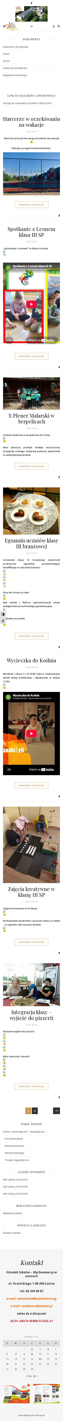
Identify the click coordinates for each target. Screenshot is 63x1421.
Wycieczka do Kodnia (31, 660)
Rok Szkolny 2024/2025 (15, 1193)
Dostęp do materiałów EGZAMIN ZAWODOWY (27, 103)
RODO (6, 60)
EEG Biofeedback (14, 1138)
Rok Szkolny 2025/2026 (15, 1186)
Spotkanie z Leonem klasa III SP (32, 231)
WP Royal (40, 1415)
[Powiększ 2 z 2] (55, 1388)
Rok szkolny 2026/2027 (15, 1179)
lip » (35, 1375)
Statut (6, 53)
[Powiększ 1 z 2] (25, 1388)
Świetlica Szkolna (11, 1232)
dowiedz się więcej (31, 204)
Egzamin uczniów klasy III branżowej (31, 543)
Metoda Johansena (14, 1145)
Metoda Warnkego (14, 1152)
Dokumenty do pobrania (15, 46)
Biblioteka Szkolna (12, 1213)
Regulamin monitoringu (15, 75)
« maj (28, 1375)
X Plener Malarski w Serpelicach (31, 418)
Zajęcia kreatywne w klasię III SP (31, 891)
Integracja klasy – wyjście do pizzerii (31, 1015)
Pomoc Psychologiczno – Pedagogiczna (23, 1131)
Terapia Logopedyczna (17, 1159)
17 (40, 1359)
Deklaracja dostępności (15, 68)
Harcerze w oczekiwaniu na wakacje (31, 121)
